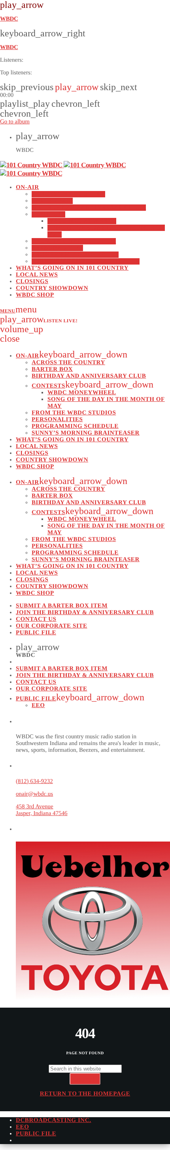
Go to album (15, 122)
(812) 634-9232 (34, 781)
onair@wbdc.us (34, 794)
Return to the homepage (85, 1094)
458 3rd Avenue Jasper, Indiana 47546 (42, 810)
